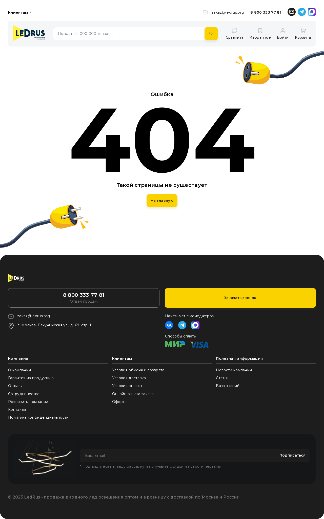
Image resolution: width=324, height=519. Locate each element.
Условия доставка (129, 378)
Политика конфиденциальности (38, 417)
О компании (19, 370)
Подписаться (292, 455)
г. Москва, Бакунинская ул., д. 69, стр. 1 (54, 325)
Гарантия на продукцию (31, 378)
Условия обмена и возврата (138, 370)
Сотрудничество (23, 394)
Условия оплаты (127, 385)
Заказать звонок (240, 298)
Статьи (222, 378)
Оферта (119, 401)
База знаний (227, 385)
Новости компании (234, 370)
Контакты (17, 409)
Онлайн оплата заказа (133, 394)
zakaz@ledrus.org (227, 12)
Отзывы (15, 385)
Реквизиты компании (28, 401)
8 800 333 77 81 (265, 12)
